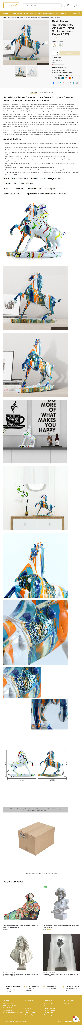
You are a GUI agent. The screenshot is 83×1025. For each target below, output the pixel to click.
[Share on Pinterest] (63, 82)
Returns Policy (48, 1012)
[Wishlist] (38, 888)
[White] (60, 45)
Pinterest (66, 1004)
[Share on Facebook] (57, 82)
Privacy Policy (29, 1015)
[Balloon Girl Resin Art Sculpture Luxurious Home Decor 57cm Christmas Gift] (61, 952)
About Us (27, 1004)
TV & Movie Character (13, 17)
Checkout (76, 6)
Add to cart (69, 53)
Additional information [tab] (46, 92)
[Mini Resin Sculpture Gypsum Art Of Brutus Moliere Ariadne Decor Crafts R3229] (21, 952)
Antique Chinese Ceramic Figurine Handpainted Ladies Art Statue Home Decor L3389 (20, 926)
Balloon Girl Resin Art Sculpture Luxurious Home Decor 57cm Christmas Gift (60, 975)
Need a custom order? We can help (68, 1021)
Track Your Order (49, 1004)
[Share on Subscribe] (73, 82)
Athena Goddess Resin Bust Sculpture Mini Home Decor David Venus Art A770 (61, 926)
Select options (22, 932)
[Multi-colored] (54, 45)
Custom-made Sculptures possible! (63, 72)
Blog (26, 1006)
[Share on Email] (70, 82)
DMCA (27, 1010)
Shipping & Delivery (50, 1010)
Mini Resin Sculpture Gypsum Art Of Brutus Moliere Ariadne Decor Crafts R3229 (20, 975)
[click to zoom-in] (26, 42)
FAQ (45, 1006)
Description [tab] (33, 92)
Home (4, 17)
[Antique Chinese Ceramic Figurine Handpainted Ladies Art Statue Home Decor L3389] (21, 904)
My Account (67, 6)
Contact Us (28, 1008)
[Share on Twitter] (60, 82)
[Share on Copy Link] (76, 82)
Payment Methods (49, 1008)
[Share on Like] (53, 82)
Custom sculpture (49, 1015)
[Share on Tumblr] (66, 82)
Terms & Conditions (30, 1012)
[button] (46, 42)
